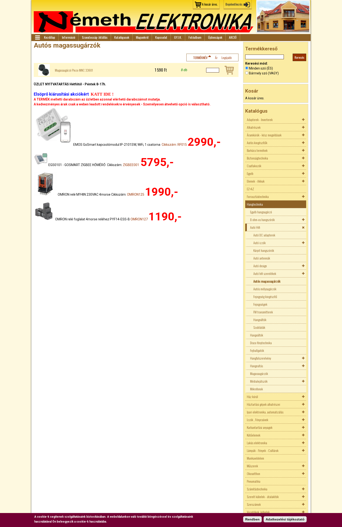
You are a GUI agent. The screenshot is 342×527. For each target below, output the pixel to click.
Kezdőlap (49, 37)
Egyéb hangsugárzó (261, 211)
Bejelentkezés (233, 4)
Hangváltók (259, 319)
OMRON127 (139, 219)
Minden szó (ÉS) (261, 68)
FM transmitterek (263, 311)
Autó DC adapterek (264, 234)
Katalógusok (121, 37)
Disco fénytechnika (261, 342)
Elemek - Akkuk (256, 181)
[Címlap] (143, 21)
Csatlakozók (254, 165)
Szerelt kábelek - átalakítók (263, 496)
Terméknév (200, 57)
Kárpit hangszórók (263, 250)
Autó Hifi (255, 227)
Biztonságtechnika (257, 158)
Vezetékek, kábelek (258, 512)
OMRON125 (135, 194)
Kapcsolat (161, 37)
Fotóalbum (194, 37)
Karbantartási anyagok (259, 427)
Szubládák (259, 327)
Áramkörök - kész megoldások (264, 134)
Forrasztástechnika (258, 196)
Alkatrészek (254, 127)
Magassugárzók (259, 373)
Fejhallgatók (257, 350)
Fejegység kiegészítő (265, 296)
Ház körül (252, 396)
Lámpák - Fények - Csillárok (262, 450)
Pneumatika (253, 481)
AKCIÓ (233, 37)
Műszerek (252, 465)
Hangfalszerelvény (260, 358)
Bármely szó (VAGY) (264, 73)
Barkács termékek (257, 150)
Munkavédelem (255, 458)
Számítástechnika (257, 488)
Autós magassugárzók (266, 281)
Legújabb (226, 57)
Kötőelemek (253, 435)
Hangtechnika (255, 204)
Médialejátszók (259, 381)
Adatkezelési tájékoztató (285, 519)
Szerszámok (254, 504)
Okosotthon (253, 473)
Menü (37, 37)
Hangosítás (256, 365)
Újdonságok (215, 37)
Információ (68, 37)
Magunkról (142, 37)
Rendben (252, 519)
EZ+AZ (250, 188)
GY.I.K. (178, 37)
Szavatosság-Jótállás (94, 37)
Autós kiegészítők (257, 142)
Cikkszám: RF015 (174, 144)
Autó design (260, 265)
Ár (216, 57)
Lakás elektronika (257, 442)
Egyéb (250, 173)
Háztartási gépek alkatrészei (263, 404)
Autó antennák (261, 258)
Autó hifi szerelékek (264, 273)
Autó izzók (259, 242)
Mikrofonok (256, 388)
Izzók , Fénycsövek (257, 419)
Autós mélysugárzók (264, 288)
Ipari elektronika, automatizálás (265, 411)
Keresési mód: (256, 63)
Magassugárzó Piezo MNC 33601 (74, 70)
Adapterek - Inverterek (260, 119)
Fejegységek (260, 304)
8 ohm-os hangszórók (262, 219)
